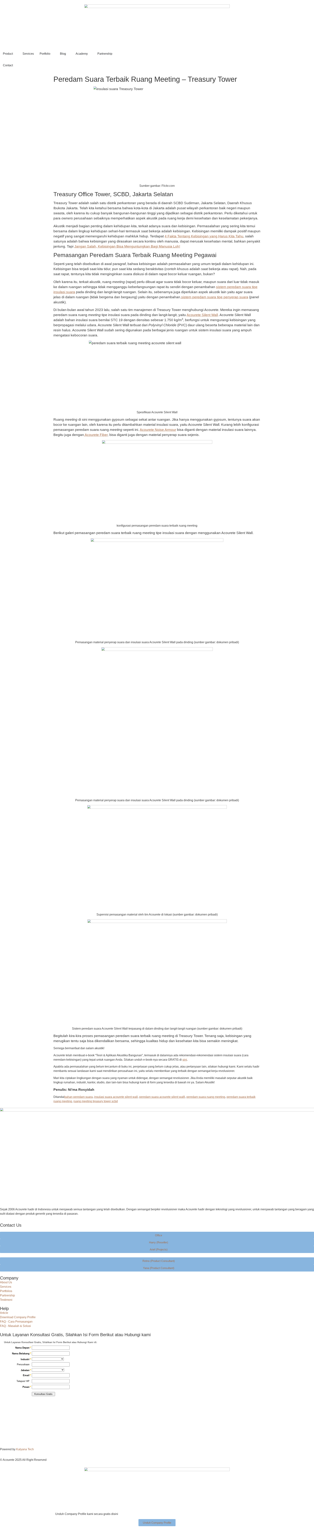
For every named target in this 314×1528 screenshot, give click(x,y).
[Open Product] (15, 54)
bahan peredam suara (78, 1096)
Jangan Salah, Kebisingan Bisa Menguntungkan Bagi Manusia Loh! (127, 246)
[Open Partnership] (114, 54)
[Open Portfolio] (52, 54)
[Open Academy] (90, 54)
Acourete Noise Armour (158, 430)
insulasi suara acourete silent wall (116, 1096)
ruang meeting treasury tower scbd (95, 1101)
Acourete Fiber (96, 435)
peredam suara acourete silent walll (162, 1096)
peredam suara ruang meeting (205, 1096)
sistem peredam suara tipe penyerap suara (214, 297)
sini (184, 1059)
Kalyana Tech (25, 1449)
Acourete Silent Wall (202, 315)
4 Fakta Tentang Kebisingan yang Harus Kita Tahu (204, 236)
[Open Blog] (68, 54)
